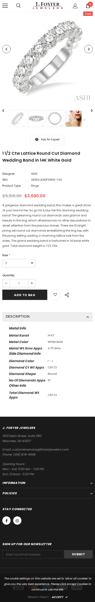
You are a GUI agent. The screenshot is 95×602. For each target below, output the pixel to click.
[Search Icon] (18, 5)
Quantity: (8, 275)
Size (6, 255)
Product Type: (11, 186)
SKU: (5, 180)
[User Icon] (75, 5)
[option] (47, 57)
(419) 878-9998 (24, 454)
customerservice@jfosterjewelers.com (40, 449)
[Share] (65, 294)
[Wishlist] (55, 295)
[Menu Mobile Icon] (5, 6)
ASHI (34, 174)
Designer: (8, 174)
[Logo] (47, 5)
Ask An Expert (50, 139)
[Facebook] (6, 520)
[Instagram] (17, 520)
